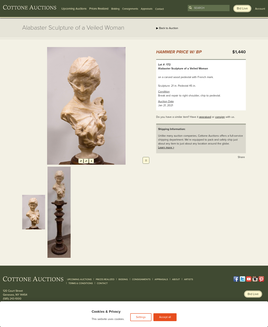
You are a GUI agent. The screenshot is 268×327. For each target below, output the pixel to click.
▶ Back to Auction (167, 28)
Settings (141, 317)
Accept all (165, 317)
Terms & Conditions (80, 283)
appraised (205, 117)
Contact (102, 283)
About (176, 279)
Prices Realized (98, 8)
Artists (188, 279)
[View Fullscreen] (146, 160)
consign (220, 117)
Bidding (115, 8)
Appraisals (146, 8)
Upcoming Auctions (74, 8)
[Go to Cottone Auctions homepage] (30, 7)
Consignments (130, 8)
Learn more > (166, 147)
